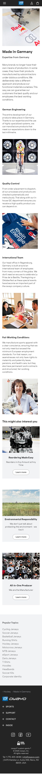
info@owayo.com (31, 757)
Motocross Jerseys (12, 647)
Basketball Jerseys (11, 636)
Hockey (7, 692)
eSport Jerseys (10, 655)
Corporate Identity (12, 676)
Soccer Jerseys (10, 633)
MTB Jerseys (9, 651)
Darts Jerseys (9, 658)
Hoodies (6, 665)
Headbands (8, 669)
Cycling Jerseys (10, 629)
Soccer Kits (8, 673)
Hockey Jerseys (10, 644)
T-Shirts (6, 662)
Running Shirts (9, 640)
